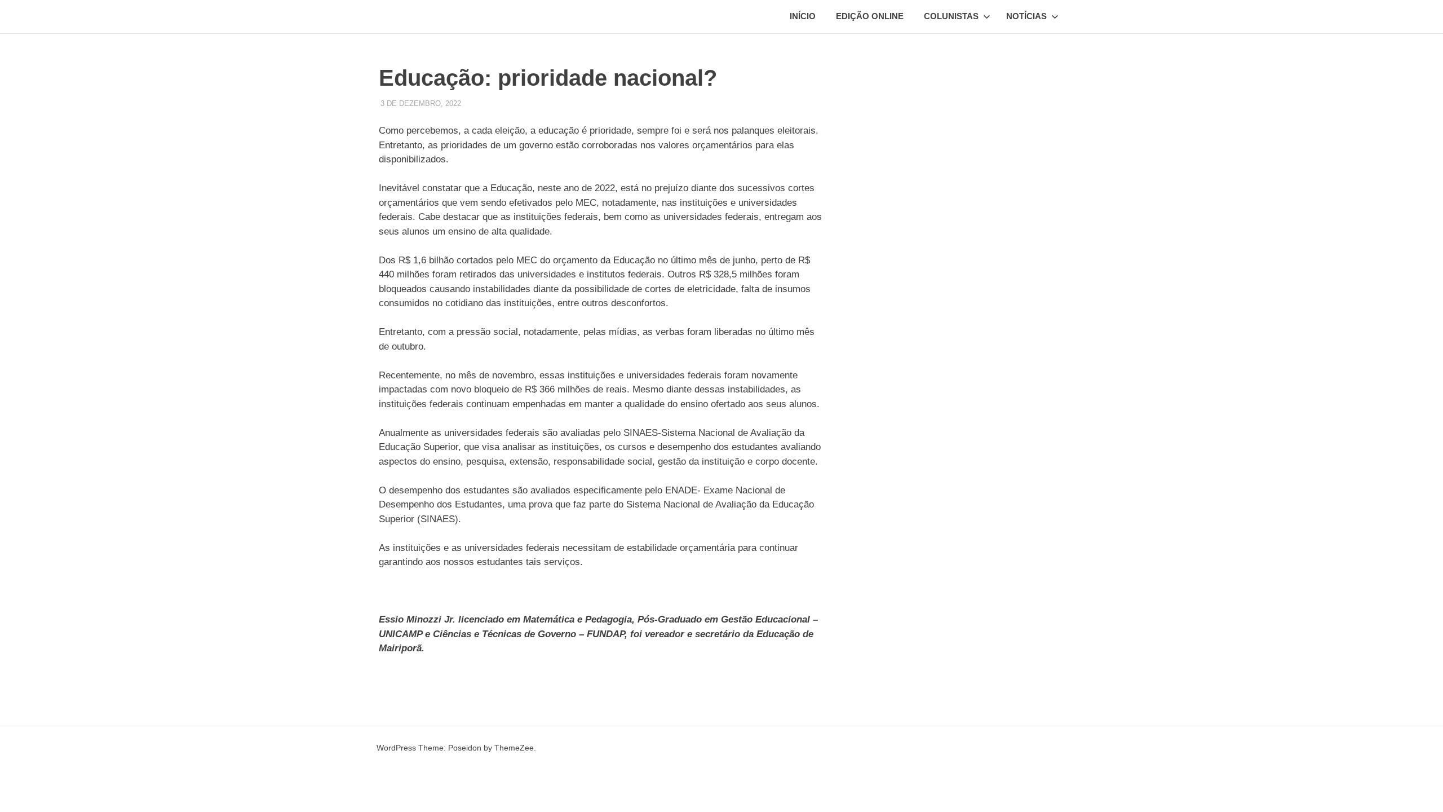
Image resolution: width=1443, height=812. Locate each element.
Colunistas (951, 16)
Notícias (1026, 16)
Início (803, 16)
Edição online (870, 16)
